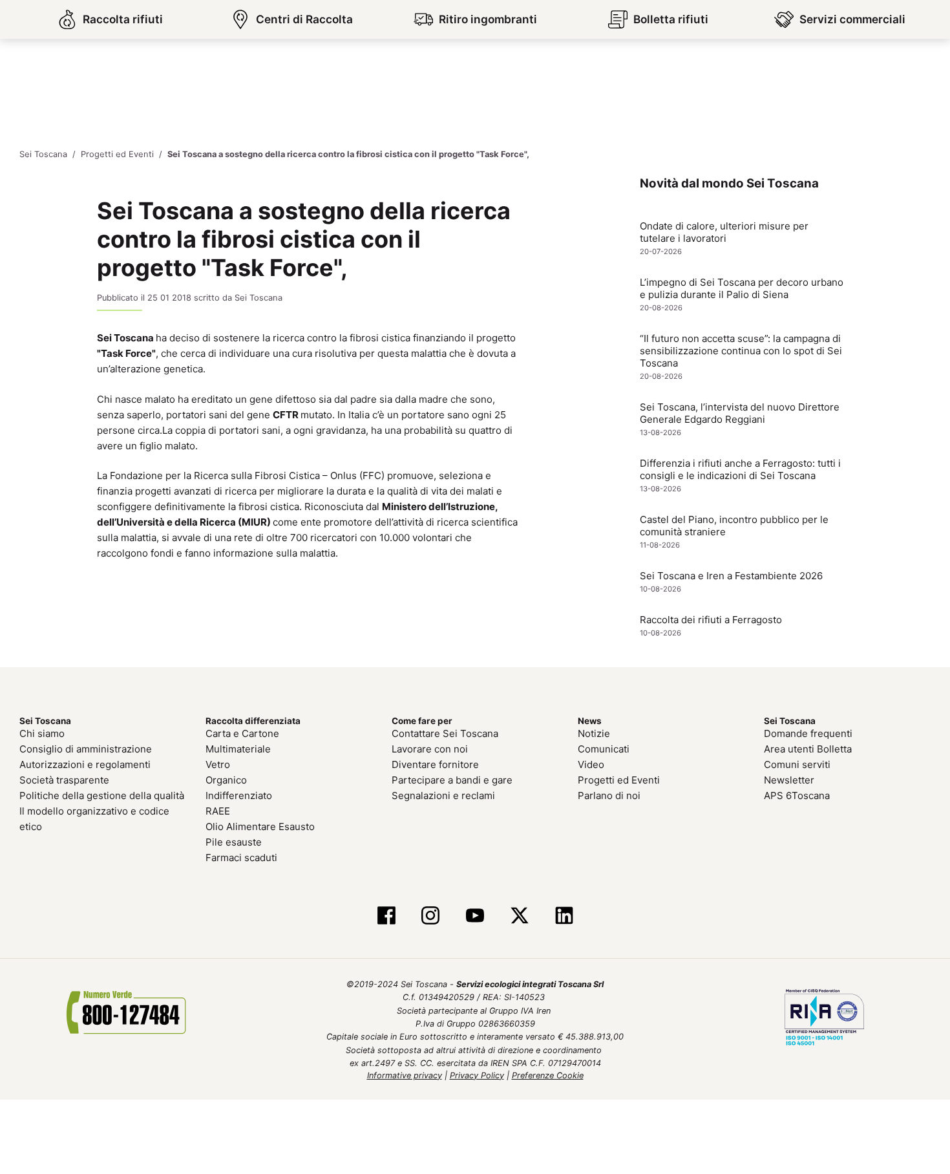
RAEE (218, 811)
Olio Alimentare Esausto (260, 826)
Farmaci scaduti (241, 857)
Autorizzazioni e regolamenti (85, 764)
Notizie (594, 733)
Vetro (218, 764)
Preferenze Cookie (548, 1075)
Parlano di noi (609, 795)
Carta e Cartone (242, 733)
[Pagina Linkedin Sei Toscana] (564, 916)
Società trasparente (64, 780)
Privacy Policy (477, 1075)
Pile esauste (234, 842)
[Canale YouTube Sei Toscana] (475, 916)
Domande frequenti (808, 733)
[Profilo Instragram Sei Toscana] (430, 916)
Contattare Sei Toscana (445, 733)
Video (591, 764)
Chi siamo (42, 733)
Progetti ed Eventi (619, 780)
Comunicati (603, 749)
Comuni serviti (797, 764)
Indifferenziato (239, 795)
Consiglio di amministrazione (85, 749)
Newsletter (789, 780)
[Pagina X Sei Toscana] (519, 916)
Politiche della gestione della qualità (101, 795)
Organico (226, 780)
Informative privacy (404, 1075)
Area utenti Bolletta (808, 749)
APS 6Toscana (797, 795)
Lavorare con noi (430, 749)
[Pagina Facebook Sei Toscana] (386, 916)
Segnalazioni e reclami (443, 795)
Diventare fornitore (435, 764)
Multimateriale (238, 749)
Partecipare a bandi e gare (452, 780)
